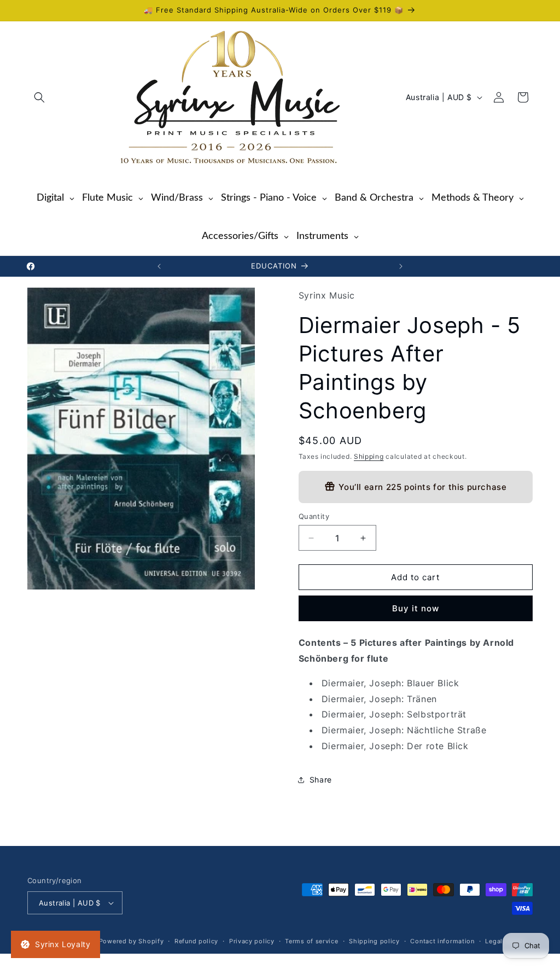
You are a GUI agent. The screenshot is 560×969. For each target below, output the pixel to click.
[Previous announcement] (159, 266)
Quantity (314, 516)
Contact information (442, 941)
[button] (39, 97)
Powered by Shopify (131, 941)
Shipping (369, 456)
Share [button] (321, 779)
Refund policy (196, 941)
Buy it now (415, 608)
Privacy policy (252, 941)
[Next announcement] (401, 266)
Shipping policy (374, 941)
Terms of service (311, 941)
